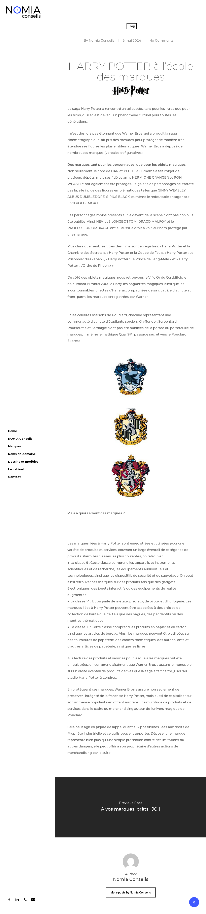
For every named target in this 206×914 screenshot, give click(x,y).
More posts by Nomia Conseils (130, 892)
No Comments (161, 40)
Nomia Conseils (101, 40)
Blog (132, 26)
